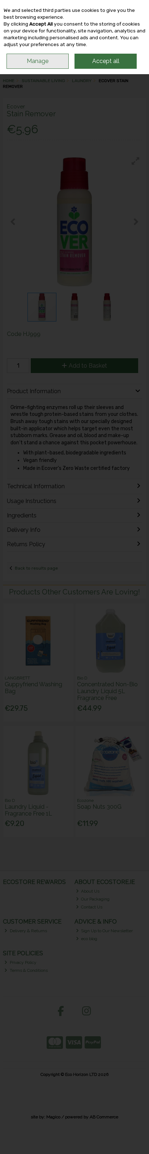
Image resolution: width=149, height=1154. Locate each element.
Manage (37, 61)
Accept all (105, 61)
